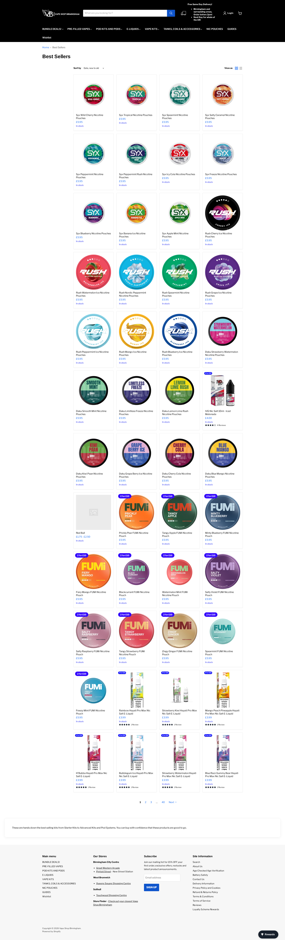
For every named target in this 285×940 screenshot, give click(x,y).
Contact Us (198, 879)
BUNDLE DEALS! (52, 29)
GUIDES (231, 29)
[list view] (241, 68)
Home (45, 47)
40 (163, 802)
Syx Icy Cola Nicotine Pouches (178, 174)
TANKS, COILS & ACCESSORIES (182, 29)
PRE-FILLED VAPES (78, 29)
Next (172, 802)
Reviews (197, 905)
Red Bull (80, 533)
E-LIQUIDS (133, 29)
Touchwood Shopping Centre (111, 895)
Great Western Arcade (108, 868)
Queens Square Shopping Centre (113, 883)
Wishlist (46, 37)
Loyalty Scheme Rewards (206, 909)
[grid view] (236, 68)
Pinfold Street (103, 871)
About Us (197, 866)
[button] (229, 13)
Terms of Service (201, 900)
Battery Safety (200, 875)
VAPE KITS (151, 29)
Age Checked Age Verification (208, 870)
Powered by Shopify (51, 931)
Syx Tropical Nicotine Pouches (135, 115)
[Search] (171, 13)
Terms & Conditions (203, 896)
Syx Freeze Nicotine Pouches (221, 174)
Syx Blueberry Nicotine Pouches (93, 233)
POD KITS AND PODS (108, 29)
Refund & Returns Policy (205, 892)
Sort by (77, 68)
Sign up (151, 887)
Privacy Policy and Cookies (206, 888)
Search (196, 862)
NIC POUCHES (214, 29)
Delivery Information (203, 883)
